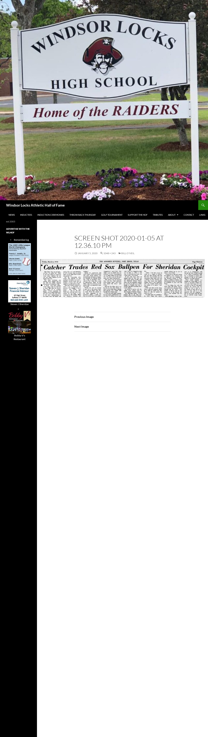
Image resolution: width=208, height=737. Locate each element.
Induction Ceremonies (50, 214)
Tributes (158, 214)
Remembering (21, 239)
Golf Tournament (111, 214)
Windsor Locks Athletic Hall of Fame (35, 205)
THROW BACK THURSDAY (82, 214)
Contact (189, 214)
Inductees (26, 214)
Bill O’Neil (127, 253)
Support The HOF (137, 214)
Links (202, 214)
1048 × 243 (109, 253)
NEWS (12, 214)
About (172, 214)
